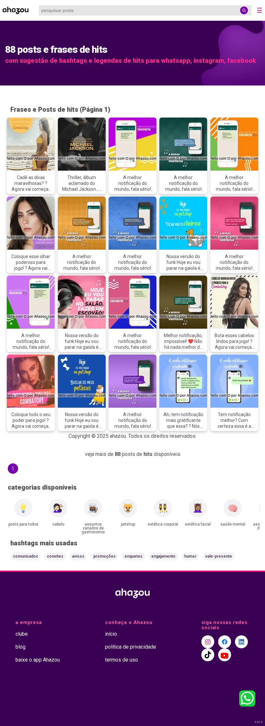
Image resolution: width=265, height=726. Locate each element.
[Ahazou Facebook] (224, 641)
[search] (244, 10)
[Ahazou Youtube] (224, 654)
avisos (78, 556)
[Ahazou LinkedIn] (241, 641)
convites (55, 556)
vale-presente (218, 556)
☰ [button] (259, 10)
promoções (104, 556)
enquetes (133, 556)
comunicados (25, 556)
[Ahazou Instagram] (207, 641)
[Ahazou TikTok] (207, 654)
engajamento (163, 556)
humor (190, 556)
